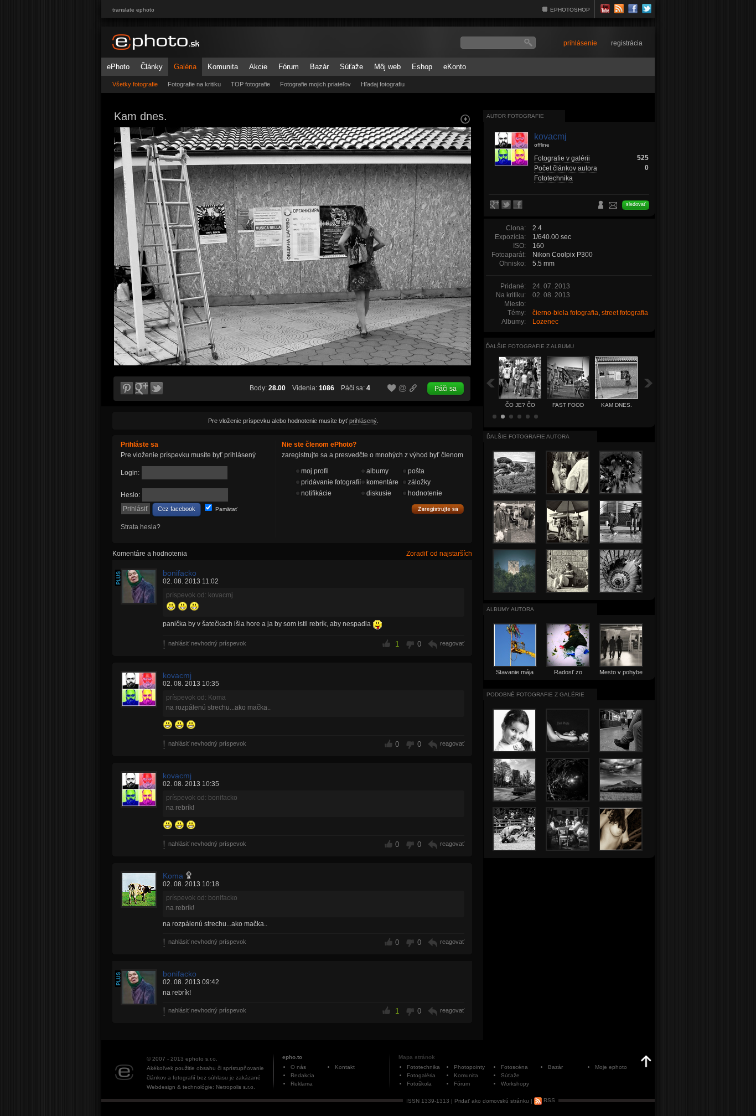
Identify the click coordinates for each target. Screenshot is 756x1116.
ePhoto (118, 67)
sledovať (635, 204)
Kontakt (345, 1067)
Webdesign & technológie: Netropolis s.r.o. (201, 1087)
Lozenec (545, 322)
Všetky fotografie (135, 84)
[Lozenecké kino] (459, 224)
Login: (130, 473)
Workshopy (515, 1084)
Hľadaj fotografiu (383, 84)
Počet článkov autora (565, 168)
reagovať (452, 643)
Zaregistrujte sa (437, 509)
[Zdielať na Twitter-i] (157, 388)
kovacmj (177, 675)
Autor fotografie (515, 116)
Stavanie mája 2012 (515, 675)
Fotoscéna (514, 1067)
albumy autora (510, 609)
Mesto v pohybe (621, 672)
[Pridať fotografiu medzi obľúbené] (391, 388)
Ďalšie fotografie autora (527, 436)
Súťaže (351, 67)
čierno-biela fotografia (565, 313)
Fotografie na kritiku (194, 84)
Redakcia (302, 1075)
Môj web (387, 67)
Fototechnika (553, 178)
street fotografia (625, 313)
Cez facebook (176, 508)
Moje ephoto (611, 1067)
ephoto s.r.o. (201, 1059)
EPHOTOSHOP (570, 10)
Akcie (258, 67)
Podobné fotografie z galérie (535, 694)
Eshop (422, 67)
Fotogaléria (421, 1075)
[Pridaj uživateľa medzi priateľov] (601, 205)
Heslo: (130, 495)
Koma (173, 875)
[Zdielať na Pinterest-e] (126, 388)
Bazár (319, 67)
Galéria (185, 67)
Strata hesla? (140, 527)
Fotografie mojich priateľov (315, 84)
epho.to (292, 1057)
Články (152, 67)
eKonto (454, 67)
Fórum (288, 67)
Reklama (302, 1084)
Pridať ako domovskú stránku (491, 1100)
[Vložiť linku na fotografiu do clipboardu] (413, 388)
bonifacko (179, 573)
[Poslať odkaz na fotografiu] (403, 389)
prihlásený (363, 420)
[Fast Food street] (125, 224)
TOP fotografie (250, 84)
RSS (548, 1100)
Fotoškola (419, 1084)
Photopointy (469, 1067)
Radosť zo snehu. (568, 675)
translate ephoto (133, 10)
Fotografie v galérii (562, 158)
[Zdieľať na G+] (141, 388)
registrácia (627, 43)
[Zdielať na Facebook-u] (519, 205)
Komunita (223, 67)
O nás (298, 1067)
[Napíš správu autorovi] (613, 207)
